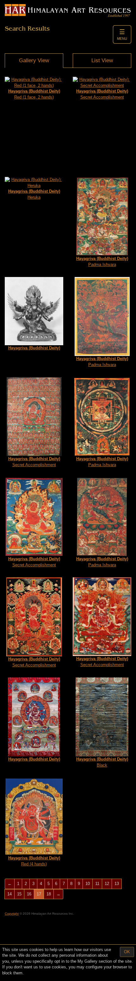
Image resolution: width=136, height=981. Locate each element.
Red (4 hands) (34, 861)
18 (48, 894)
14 (9, 894)
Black (102, 762)
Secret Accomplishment (102, 94)
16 (29, 894)
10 (87, 883)
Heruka (34, 194)
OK (127, 951)
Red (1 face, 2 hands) (34, 94)
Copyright (12, 913)
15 (19, 894)
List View (102, 60)
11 (97, 883)
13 (116, 883)
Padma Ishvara (102, 261)
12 (107, 883)
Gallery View (34, 60)
